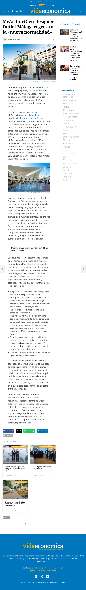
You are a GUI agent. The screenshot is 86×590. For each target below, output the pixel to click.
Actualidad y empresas (69, 95)
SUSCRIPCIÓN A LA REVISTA (42, 5)
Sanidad (67, 166)
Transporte (68, 176)
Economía (68, 133)
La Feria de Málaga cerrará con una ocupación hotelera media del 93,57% (76, 35)
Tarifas (31, 2)
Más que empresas (72, 113)
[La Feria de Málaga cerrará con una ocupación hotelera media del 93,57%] (64, 32)
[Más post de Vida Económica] (5, 39)
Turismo (67, 180)
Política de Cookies (57, 582)
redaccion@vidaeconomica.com (46, 568)
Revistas (46, 2)
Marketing (68, 160)
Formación (68, 143)
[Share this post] (53, 39)
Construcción (69, 126)
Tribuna (67, 106)
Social (66, 170)
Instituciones (69, 153)
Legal (65, 156)
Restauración (69, 163)
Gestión (66, 146)
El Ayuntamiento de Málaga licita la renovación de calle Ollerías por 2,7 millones (15, 503)
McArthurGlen (35, 90)
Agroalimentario (71, 116)
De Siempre (68, 110)
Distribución (38, 2)
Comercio (67, 123)
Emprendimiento (71, 136)
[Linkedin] (48, 577)
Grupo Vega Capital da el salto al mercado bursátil (43, 467)
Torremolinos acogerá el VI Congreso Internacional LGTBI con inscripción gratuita (75, 72)
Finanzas (67, 140)
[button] (8, 431)
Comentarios (29, 524)
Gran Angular (69, 100)
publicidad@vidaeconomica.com (43, 570)
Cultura (66, 130)
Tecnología (68, 173)
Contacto (53, 2)
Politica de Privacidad (40, 582)
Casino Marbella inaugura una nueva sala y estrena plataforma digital (15, 468)
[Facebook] (37, 577)
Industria (67, 150)
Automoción (69, 120)
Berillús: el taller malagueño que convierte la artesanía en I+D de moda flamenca (76, 53)
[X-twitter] (43, 577)
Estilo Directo (69, 103)
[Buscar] (80, 11)
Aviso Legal (25, 582)
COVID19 (6, 517)
